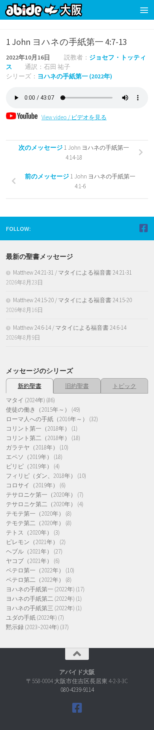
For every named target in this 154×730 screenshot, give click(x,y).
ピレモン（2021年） (32, 542)
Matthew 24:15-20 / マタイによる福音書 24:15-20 (72, 300)
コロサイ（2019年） (32, 485)
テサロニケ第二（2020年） (41, 504)
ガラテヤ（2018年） (32, 447)
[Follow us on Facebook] (143, 228)
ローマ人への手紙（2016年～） (47, 419)
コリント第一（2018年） (38, 428)
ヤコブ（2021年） (29, 561)
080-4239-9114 (77, 689)
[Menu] (144, 10)
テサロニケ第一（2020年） (41, 494)
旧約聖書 (77, 386)
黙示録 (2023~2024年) (32, 627)
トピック (124, 386)
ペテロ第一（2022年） (35, 570)
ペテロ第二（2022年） (35, 579)
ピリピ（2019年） (29, 466)
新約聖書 (29, 386)
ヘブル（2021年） (29, 551)
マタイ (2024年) (25, 400)
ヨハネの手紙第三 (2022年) (40, 608)
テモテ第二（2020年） (35, 523)
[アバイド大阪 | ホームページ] (56, 10)
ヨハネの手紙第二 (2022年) (40, 598)
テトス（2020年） (29, 532)
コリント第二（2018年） (38, 438)
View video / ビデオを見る (74, 117)
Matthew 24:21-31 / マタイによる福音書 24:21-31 (72, 272)
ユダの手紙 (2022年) (31, 617)
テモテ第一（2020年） (35, 513)
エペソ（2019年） (29, 457)
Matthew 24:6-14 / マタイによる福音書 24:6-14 (69, 327)
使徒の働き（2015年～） (38, 409)
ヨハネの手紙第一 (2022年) (75, 76)
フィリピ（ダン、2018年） (41, 475)
